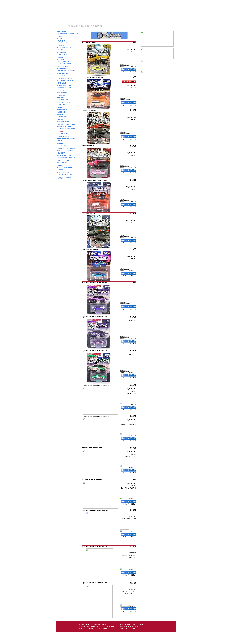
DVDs (108, 26)
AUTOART (61, 45)
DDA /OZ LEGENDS (64, 64)
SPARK (60, 143)
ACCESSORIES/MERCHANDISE (66, 34)
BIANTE (60, 50)
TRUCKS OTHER (63, 163)
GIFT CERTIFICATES (64, 167)
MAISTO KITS (62, 109)
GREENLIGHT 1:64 (64, 88)
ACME (59, 36)
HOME (61, 26)
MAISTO (60, 107)
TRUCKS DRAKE (63, 160)
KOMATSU (61, 95)
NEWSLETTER (153, 26)
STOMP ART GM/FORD (65, 151)
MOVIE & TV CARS (64, 126)
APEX (59, 38)
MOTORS (60, 119)
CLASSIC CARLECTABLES (63, 60)
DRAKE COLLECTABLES (66, 71)
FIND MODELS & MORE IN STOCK (85, 26)
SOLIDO (60, 141)
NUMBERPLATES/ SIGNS (66, 129)
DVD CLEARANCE (64, 172)
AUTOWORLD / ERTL (64, 47)
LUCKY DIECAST (63, 102)
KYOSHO (60, 97)
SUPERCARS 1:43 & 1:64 (66, 158)
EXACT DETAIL (62, 73)
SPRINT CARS (62, 146)
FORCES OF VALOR (64, 78)
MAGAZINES (62, 105)
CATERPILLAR (62, 55)
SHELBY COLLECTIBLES (66, 138)
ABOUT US (120, 26)
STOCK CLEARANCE (65, 175)
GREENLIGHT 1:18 (64, 85)
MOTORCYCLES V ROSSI (66, 124)
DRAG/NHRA (62, 68)
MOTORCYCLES (63, 122)
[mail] (128, 535)
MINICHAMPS (62, 112)
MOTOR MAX (62, 117)
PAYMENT (168, 26)
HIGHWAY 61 (62, 93)
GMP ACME (61, 83)
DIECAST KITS (62, 66)
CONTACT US (136, 26)
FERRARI (61, 76)
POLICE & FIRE (62, 134)
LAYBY (60, 170)
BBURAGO (61, 52)
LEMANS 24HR (62, 100)
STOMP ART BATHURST (66, 148)
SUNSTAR (61, 153)
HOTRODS (61, 90)
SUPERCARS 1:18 (64, 155)
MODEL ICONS (62, 114)
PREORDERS (62, 31)
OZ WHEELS (61, 131)
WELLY (60, 165)
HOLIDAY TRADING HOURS (64, 178)
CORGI (60, 57)
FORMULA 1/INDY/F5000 (66, 80)
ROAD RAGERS (63, 136)
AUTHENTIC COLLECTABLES (62, 42)
